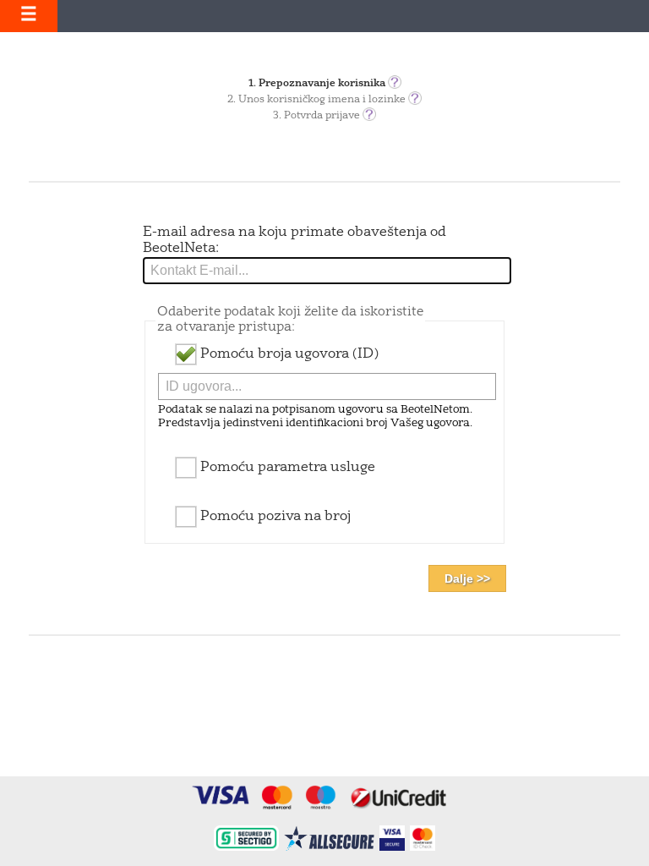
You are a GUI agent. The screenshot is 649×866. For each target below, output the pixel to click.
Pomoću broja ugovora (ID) (288, 354)
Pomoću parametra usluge (286, 467)
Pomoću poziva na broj (274, 516)
